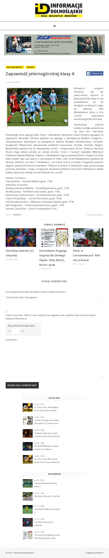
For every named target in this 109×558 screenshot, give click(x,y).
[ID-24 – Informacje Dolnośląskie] (59, 10)
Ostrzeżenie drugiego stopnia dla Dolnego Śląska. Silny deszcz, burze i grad (47, 537)
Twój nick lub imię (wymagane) (21, 297)
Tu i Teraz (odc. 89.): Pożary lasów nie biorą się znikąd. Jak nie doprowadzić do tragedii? (47, 461)
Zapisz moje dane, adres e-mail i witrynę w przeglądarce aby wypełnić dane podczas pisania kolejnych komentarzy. (51, 317)
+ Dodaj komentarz (94, 214)
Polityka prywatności (94, 552)
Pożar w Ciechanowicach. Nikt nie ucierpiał (86, 255)
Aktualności (15, 67)
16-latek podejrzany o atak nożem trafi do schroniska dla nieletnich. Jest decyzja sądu (47, 435)
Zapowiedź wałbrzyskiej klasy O (47, 510)
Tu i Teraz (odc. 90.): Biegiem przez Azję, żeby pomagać (46, 409)
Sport (30, 67)
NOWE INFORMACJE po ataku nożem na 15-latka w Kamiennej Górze (46, 448)
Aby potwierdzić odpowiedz (21, 325)
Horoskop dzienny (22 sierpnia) (43, 523)
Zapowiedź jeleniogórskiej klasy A (45, 485)
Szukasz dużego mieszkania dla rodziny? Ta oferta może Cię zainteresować (46, 422)
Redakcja (17, 214)
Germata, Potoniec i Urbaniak (47, 496)
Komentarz (12, 339)
